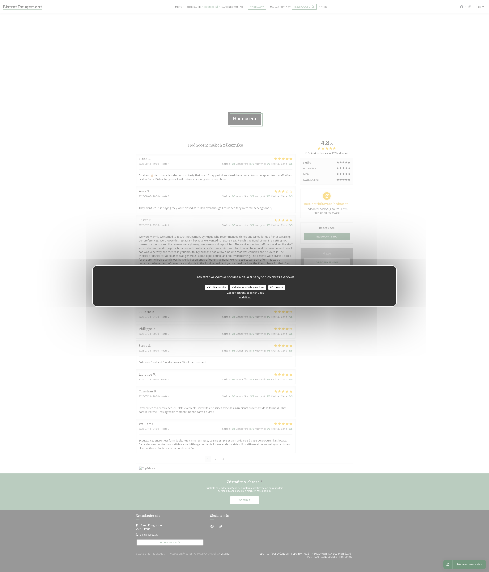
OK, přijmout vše (216, 287)
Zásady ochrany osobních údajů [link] (246, 292)
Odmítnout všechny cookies (248, 287)
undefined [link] (245, 297)
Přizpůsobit (276, 287)
